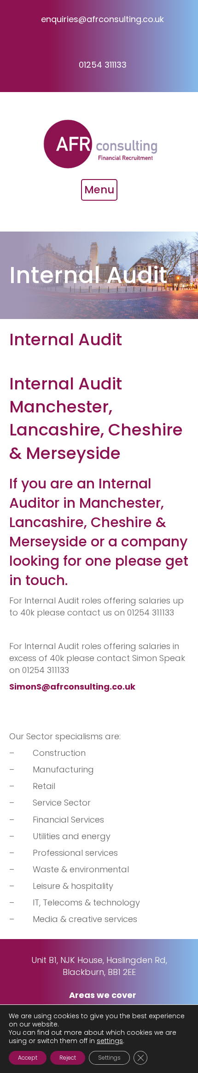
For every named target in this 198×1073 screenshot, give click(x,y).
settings (110, 1041)
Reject (67, 1057)
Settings (109, 1057)
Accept (27, 1057)
